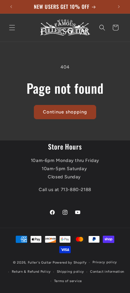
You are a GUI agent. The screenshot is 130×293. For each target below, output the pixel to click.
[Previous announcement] (11, 6)
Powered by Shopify (70, 262)
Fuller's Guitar (40, 262)
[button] (12, 27)
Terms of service (68, 281)
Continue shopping (65, 112)
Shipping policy (70, 272)
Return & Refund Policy (31, 272)
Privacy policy (105, 262)
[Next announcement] (118, 6)
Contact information (107, 272)
